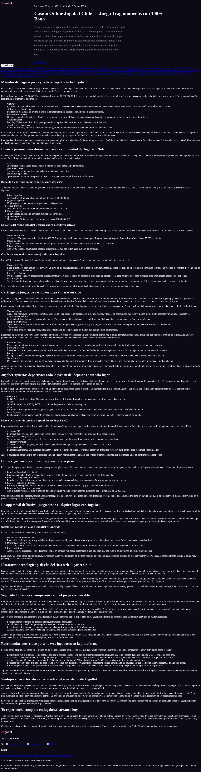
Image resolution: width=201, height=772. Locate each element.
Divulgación (33, 755)
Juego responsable (65, 755)
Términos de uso (19, 755)
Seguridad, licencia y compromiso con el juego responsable (35, 73)
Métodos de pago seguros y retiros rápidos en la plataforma (29, 68)
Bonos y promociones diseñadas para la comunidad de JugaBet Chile (90, 68)
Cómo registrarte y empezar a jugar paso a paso (63, 70)
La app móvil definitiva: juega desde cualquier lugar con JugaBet (117, 70)
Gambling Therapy (15, 744)
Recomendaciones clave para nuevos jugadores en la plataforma (93, 73)
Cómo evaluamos (48, 755)
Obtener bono (40, 62)
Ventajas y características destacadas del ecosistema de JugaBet (154, 73)
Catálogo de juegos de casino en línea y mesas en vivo (149, 68)
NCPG (51, 744)
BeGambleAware (36, 744)
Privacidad (6, 755)
